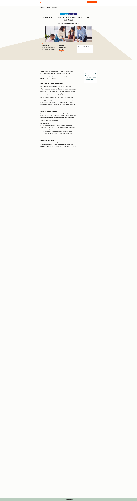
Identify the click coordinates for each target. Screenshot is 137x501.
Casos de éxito (42, 7)
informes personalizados (64, 144)
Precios (58, 2)
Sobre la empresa (82, 51)
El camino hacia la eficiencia (90, 77)
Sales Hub (61, 49)
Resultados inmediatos (89, 81)
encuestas (42, 146)
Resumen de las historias (84, 46)
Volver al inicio (69, 499)
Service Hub (62, 51)
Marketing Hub (62, 47)
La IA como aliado (89, 79)
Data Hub (61, 54)
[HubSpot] (40, 2)
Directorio (48, 7)
